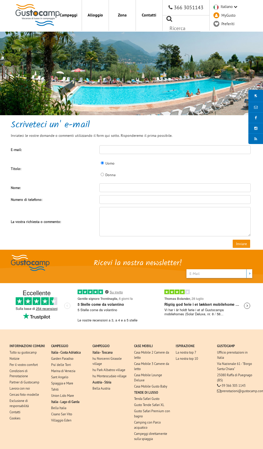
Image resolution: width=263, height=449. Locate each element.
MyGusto (228, 15)
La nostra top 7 (186, 352)
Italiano (227, 6)
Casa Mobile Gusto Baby (150, 386)
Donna (110, 175)
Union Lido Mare (62, 395)
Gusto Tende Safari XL (149, 405)
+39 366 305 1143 (233, 385)
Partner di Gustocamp (24, 382)
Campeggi (68, 15)
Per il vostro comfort (24, 365)
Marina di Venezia (63, 371)
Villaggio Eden (61, 420)
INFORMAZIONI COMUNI (27, 346)
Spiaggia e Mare (62, 383)
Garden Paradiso (62, 358)
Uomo (110, 163)
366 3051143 (188, 7)
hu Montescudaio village (109, 376)
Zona (122, 15)
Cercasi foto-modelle (24, 394)
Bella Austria (101, 388)
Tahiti (55, 389)
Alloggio (95, 15)
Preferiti (227, 23)
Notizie (15, 358)
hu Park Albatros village (108, 370)
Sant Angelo (59, 377)
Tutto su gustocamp (23, 352)
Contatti (149, 15)
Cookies (15, 418)
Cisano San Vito (61, 414)
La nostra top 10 (187, 358)
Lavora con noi (20, 388)
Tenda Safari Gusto (146, 399)
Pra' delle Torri (61, 365)
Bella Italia (58, 408)
